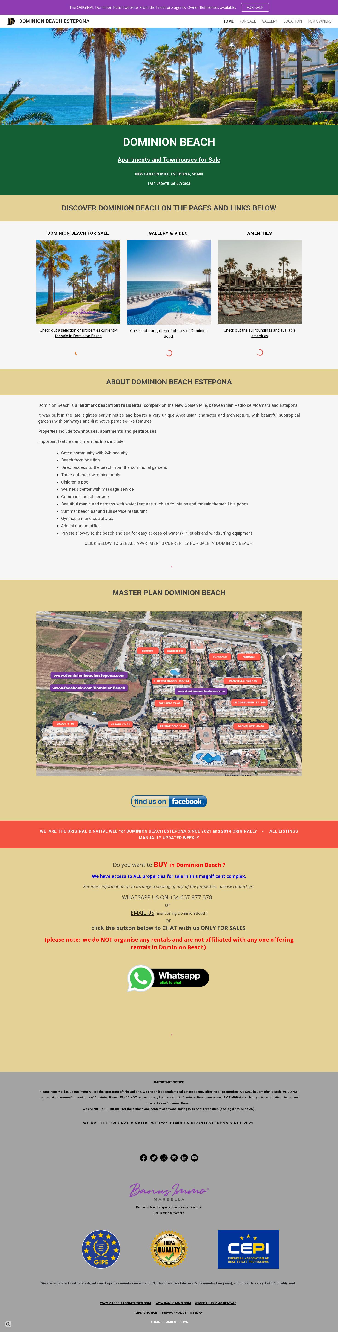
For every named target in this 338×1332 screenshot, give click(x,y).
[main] (169, 149)
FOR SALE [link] (248, 21)
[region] (169, 7)
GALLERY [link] (269, 21)
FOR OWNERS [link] (320, 21)
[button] (8, 1324)
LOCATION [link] (292, 21)
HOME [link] (228, 21)
